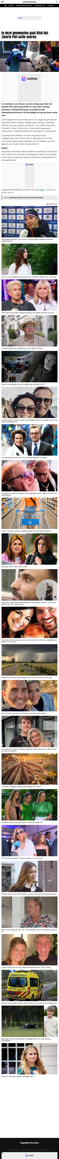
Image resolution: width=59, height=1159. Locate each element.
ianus (41, 190)
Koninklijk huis (40, 5)
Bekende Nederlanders (24, 5)
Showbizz (50, 5)
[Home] (6, 5)
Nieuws (11, 5)
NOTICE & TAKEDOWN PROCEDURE (31, 1150)
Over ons (46, 1150)
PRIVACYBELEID (14, 1150)
